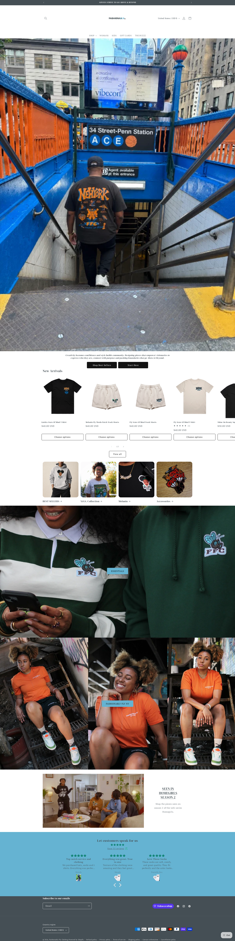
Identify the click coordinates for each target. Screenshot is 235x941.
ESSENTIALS (117, 571)
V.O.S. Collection (90, 501)
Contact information (150, 940)
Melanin (123, 501)
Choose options (62, 437)
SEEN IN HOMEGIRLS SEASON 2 (168, 792)
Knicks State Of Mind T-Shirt (54, 422)
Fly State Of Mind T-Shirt (184, 422)
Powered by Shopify (76, 940)
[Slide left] (112, 447)
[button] (46, 18)
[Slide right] (123, 447)
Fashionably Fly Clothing (58, 940)
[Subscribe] (89, 906)
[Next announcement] (191, 2)
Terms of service (119, 940)
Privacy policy (105, 940)
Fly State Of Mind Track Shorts (143, 422)
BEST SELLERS (51, 501)
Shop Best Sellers (102, 365)
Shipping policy (134, 940)
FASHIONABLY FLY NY (117, 703)
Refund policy (91, 940)
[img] (117, 845)
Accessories (163, 501)
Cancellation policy (168, 940)
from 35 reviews (115, 848)
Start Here (133, 365)
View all (117, 454)
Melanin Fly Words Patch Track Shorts (102, 422)
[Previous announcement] (44, 2)
